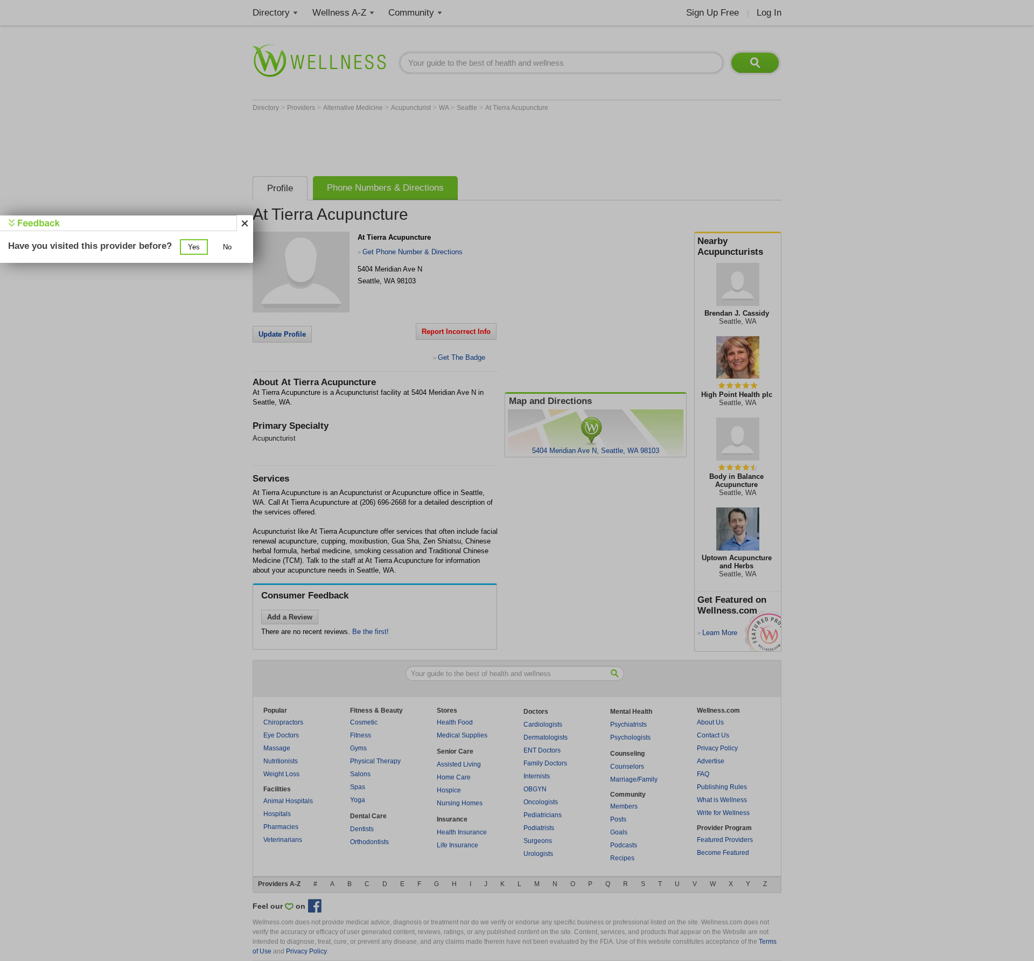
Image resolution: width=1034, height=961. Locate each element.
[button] (194, 247)
